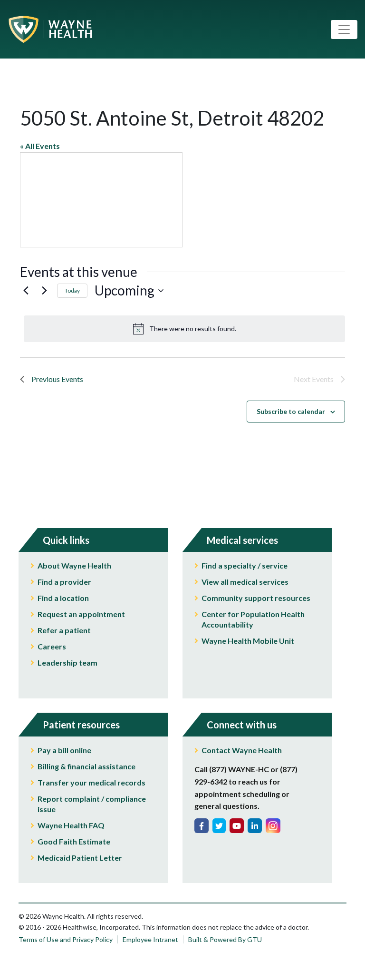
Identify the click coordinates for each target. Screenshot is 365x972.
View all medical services (245, 581)
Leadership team (67, 662)
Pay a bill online (64, 750)
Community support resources (256, 597)
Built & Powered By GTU (225, 939)
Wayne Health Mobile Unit (248, 640)
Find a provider (64, 581)
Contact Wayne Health (242, 750)
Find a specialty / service (245, 565)
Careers (52, 646)
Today (72, 290)
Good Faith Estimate (74, 841)
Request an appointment (81, 614)
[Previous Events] (25, 290)
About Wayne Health (74, 565)
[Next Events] (44, 290)
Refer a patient (64, 630)
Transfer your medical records (91, 782)
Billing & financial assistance (86, 766)
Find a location (63, 597)
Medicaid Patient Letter (80, 857)
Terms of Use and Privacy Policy (66, 939)
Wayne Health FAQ (71, 825)
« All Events (40, 145)
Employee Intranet (150, 939)
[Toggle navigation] (344, 29)
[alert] (184, 328)
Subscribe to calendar (291, 411)
